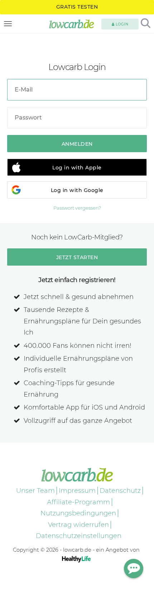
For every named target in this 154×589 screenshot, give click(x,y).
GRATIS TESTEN (77, 7)
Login (121, 24)
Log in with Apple (77, 167)
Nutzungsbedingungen (78, 513)
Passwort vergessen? (77, 208)
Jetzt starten (77, 257)
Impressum (77, 491)
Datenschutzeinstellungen (78, 536)
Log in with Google (77, 190)
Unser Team (35, 491)
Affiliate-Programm (78, 502)
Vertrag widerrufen (78, 525)
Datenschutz (120, 491)
